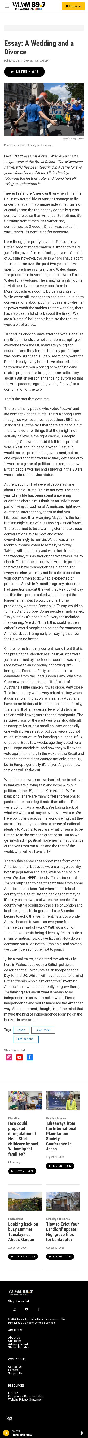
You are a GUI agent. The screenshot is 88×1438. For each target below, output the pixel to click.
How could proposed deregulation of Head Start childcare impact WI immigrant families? (23, 1139)
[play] (6, 1433)
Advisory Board (18, 1344)
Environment (15, 1219)
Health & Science (56, 1118)
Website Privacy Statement (25, 1399)
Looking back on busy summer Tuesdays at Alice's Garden (23, 1232)
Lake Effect (43, 1030)
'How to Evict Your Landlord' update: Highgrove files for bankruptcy (62, 1232)
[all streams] (82, 1433)
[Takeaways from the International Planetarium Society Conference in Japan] (63, 1100)
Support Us (15, 1373)
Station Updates (18, 1347)
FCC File (13, 1393)
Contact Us (15, 1366)
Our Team (14, 1341)
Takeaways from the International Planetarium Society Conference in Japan (61, 1136)
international (25, 1039)
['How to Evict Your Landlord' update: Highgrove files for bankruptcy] (63, 1201)
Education (14, 1118)
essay (21, 1030)
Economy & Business (58, 1219)
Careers (13, 1370)
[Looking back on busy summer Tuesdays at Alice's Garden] (25, 1201)
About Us (14, 1337)
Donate (75, 6)
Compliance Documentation (26, 1396)
